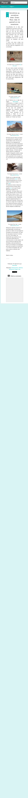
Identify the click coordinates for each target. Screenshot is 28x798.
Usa (19, 269)
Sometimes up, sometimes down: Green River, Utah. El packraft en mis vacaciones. (14, 18)
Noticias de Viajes (13, 269)
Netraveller (15, 65)
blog (20, 64)
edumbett (14, 265)
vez (11, 188)
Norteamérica (15, 267)
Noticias (21, 267)
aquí (16, 179)
